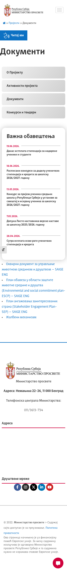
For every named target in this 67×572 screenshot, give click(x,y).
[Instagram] (25, 487)
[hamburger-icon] (59, 10)
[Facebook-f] (17, 487)
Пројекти (14, 23)
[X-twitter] (33, 487)
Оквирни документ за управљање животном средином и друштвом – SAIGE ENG (32, 269)
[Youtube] (49, 487)
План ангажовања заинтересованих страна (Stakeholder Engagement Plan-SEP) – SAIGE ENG (30, 307)
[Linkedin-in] (41, 487)
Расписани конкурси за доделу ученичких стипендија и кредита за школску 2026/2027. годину (33, 175)
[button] (33, 73)
